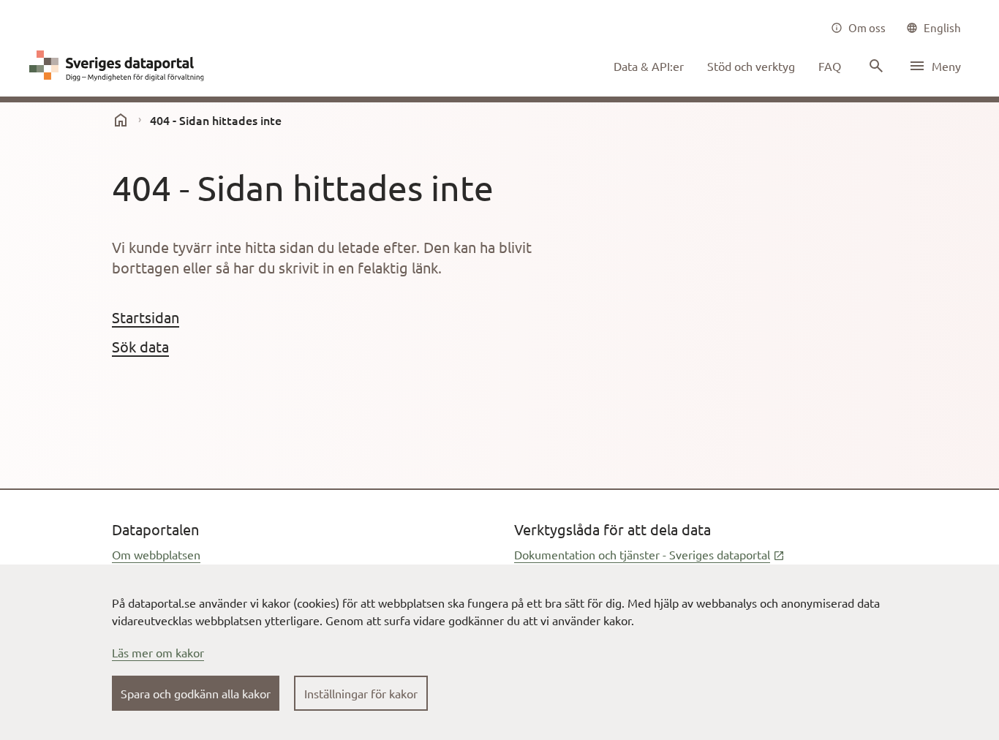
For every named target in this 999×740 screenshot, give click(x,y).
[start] (120, 120)
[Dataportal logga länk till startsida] (120, 66)
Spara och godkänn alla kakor (196, 693)
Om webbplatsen (156, 554)
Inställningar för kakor (361, 693)
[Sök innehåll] (875, 66)
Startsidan (145, 317)
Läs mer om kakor (158, 652)
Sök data (140, 346)
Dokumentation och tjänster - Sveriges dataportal (649, 554)
